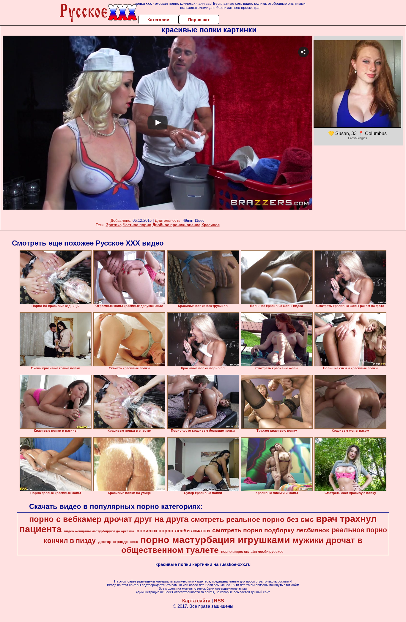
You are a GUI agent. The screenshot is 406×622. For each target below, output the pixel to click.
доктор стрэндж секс (118, 541)
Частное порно (137, 225)
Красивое (211, 225)
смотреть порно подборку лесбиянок (270, 530)
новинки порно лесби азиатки (173, 531)
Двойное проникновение (176, 225)
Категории (158, 19)
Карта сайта (196, 600)
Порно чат (199, 19)
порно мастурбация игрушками (215, 539)
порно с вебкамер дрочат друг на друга (108, 519)
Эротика (114, 225)
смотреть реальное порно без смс (252, 519)
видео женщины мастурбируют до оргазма (99, 531)
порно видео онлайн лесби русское (252, 552)
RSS (219, 600)
